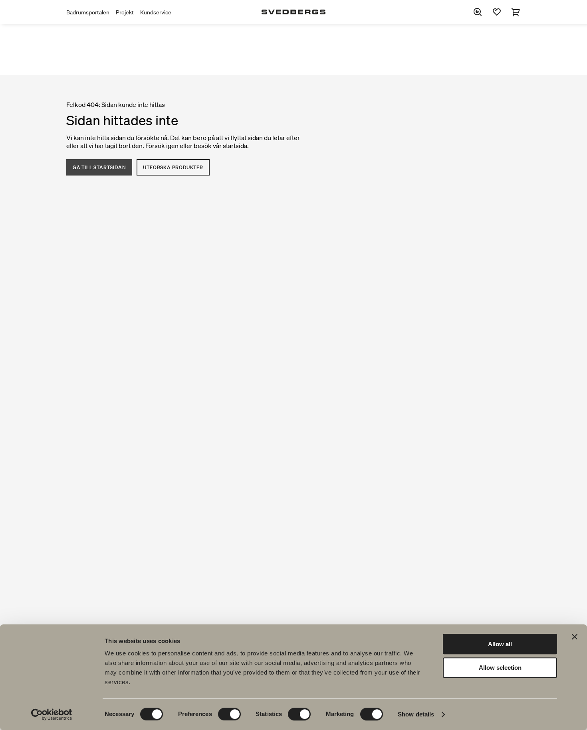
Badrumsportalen (87, 12)
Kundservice (155, 12)
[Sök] (477, 12)
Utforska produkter (173, 167)
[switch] (229, 714)
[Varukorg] (516, 12)
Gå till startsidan (99, 167)
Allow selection (500, 667)
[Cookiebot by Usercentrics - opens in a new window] (52, 714)
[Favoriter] (497, 12)
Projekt (125, 12)
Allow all (500, 644)
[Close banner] (574, 636)
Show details (416, 714)
